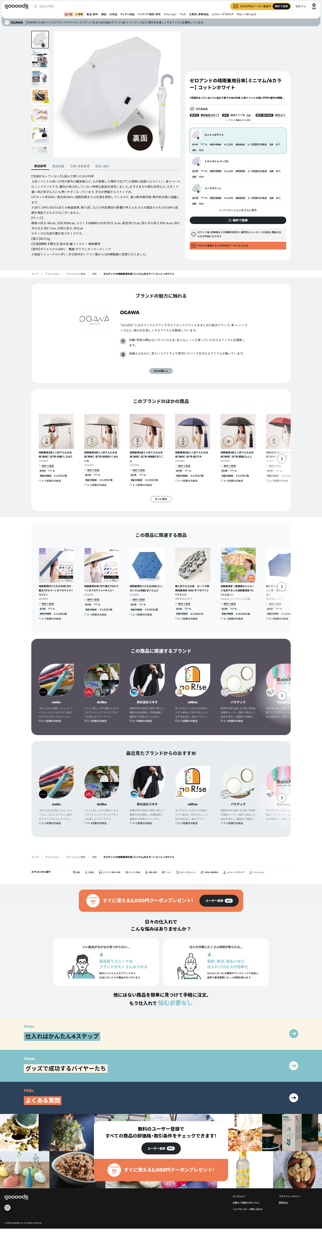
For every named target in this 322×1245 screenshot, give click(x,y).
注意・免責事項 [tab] (79, 166)
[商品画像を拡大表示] (117, 94)
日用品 (113, 14)
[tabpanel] (106, 215)
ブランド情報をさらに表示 (239, 120)
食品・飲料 (92, 14)
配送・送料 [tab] (102, 166)
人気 (70, 14)
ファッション (170, 14)
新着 (80, 14)
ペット (182, 14)
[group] (219, 901)
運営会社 (283, 1202)
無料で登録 (48, 466)
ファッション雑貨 (76, 274)
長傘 (94, 274)
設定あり (280, 115)
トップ (35, 274)
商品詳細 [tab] (58, 166)
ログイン (301, 6)
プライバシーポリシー (290, 1196)
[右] (281, 458)
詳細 (248, 115)
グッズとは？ (239, 1196)
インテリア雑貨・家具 (149, 14)
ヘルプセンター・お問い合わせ (248, 1209)
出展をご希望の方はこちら (246, 1202)
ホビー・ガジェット (247, 14)
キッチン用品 (127, 14)
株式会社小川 (208, 115)
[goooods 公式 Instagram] (7, 1208)
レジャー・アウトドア (223, 14)
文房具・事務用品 (199, 14)
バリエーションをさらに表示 (240, 210)
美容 (103, 14)
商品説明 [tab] (40, 166)
